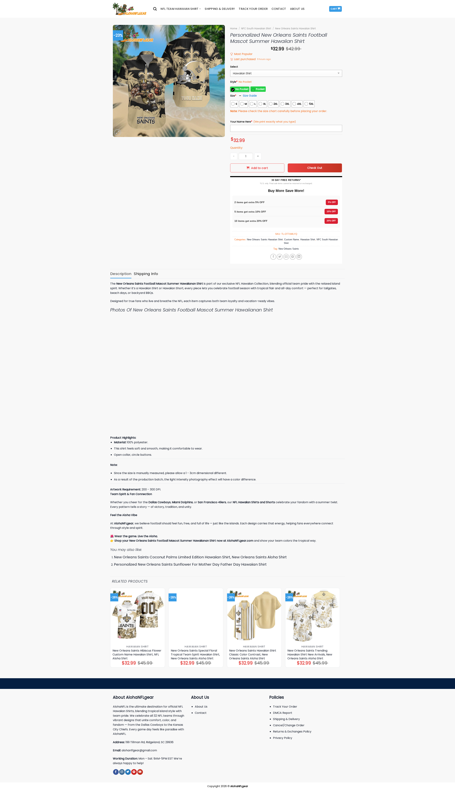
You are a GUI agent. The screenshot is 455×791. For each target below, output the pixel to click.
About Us (297, 9)
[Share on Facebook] (273, 257)
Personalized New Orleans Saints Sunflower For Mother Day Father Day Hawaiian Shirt (190, 564)
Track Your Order (253, 9)
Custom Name (291, 239)
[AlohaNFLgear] (130, 8)
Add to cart (259, 168)
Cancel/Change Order (288, 725)
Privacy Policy (282, 738)
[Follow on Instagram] (122, 772)
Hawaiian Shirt (307, 239)
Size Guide (250, 96)
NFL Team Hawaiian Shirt (179, 9)
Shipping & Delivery (220, 9)
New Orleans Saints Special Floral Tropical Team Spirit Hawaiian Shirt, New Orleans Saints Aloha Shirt (195, 654)
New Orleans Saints (289, 248)
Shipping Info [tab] (146, 273)
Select (234, 66)
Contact (279, 9)
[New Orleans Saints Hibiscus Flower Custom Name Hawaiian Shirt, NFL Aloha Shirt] (137, 615)
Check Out (314, 168)
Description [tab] (120, 273)
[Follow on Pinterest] (134, 772)
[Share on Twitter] (280, 257)
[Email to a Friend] (286, 257)
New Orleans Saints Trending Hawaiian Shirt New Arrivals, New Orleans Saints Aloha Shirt (309, 654)
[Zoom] (117, 132)
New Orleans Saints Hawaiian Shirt (295, 28)
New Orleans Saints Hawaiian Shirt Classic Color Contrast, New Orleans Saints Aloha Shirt (252, 654)
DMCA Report (282, 713)
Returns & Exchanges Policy (292, 731)
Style (233, 82)
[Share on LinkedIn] (299, 257)
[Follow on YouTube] (140, 772)
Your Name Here (241, 121)
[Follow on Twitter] (128, 772)
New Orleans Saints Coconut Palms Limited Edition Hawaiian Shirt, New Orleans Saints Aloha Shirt (200, 557)
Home (233, 28)
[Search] (155, 9)
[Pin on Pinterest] (293, 257)
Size (233, 95)
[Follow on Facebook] (116, 772)
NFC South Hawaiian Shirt (256, 28)
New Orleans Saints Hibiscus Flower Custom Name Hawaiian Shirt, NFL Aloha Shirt (137, 654)
